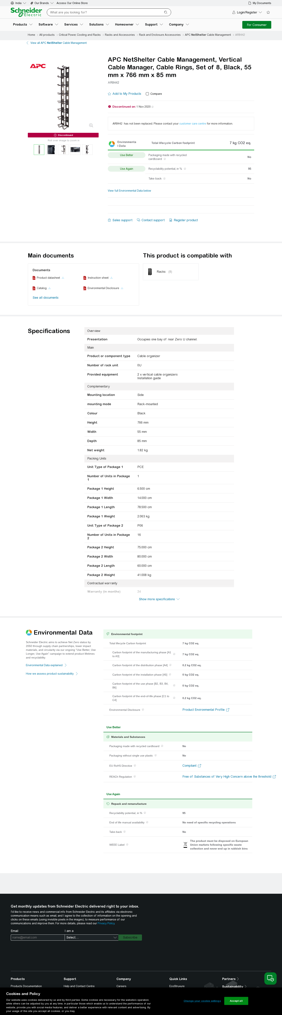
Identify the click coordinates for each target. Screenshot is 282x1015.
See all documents (46, 297)
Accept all (236, 1000)
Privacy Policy (106, 923)
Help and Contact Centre (79, 986)
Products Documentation (26, 986)
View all (59, 42)
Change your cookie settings (202, 1000)
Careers (121, 986)
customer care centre (192, 123)
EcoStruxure (177, 986)
